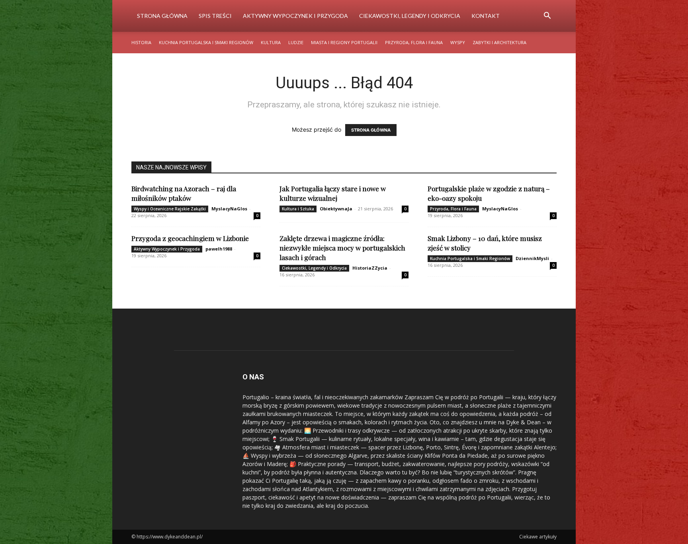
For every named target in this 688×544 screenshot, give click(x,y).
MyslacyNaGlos (229, 209)
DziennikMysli (532, 258)
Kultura (271, 42)
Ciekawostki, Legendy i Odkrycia (409, 15)
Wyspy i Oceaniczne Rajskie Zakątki (170, 209)
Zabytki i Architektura (499, 42)
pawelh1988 (218, 249)
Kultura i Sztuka (298, 209)
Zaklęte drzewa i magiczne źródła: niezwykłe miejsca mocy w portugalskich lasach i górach (342, 248)
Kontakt (485, 15)
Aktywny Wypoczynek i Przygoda (295, 15)
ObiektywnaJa (336, 209)
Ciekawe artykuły (538, 536)
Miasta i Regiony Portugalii (344, 42)
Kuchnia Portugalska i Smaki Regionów (206, 42)
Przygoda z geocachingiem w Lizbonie (190, 238)
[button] (547, 16)
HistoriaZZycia (369, 268)
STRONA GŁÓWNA (371, 130)
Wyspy (457, 42)
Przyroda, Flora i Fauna (414, 42)
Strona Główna (162, 15)
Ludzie (295, 42)
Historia (141, 42)
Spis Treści (215, 15)
